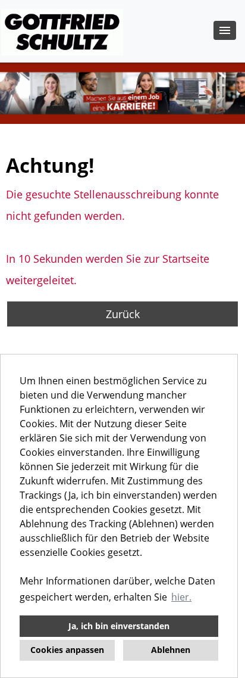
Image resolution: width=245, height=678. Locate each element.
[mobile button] (224, 30)
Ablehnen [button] (170, 649)
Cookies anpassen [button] (67, 649)
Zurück (123, 314)
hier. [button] (181, 597)
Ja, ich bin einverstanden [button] (118, 626)
